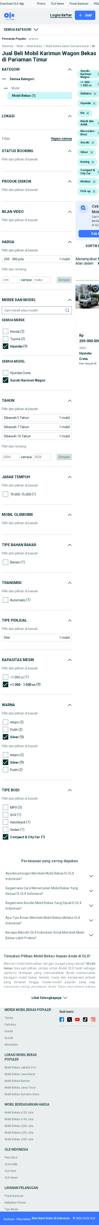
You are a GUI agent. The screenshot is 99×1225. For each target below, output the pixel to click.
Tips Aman (11, 1209)
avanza (33, 38)
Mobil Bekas (34, 46)
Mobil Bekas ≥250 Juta (19, 1139)
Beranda (7, 46)
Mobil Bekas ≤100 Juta (19, 1112)
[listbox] (94, 93)
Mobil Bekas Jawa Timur (20, 1087)
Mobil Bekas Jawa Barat (20, 1074)
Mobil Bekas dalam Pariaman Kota (94, 46)
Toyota (9, 1017)
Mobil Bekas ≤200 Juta (19, 1126)
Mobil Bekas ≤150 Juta (19, 1119)
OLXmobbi (11, 1164)
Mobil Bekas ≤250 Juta (19, 1132)
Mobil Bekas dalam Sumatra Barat (67, 46)
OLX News (11, 1177)
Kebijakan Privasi (15, 1202)
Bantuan (9, 1219)
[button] (12, 4)
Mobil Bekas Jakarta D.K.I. (21, 1067)
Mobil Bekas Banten (17, 1081)
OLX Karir (10, 1171)
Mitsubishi (11, 1044)
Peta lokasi (24, 1219)
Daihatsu (10, 1024)
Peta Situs (11, 1157)
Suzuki (9, 1038)
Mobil (20, 46)
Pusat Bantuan (14, 1196)
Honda (9, 1031)
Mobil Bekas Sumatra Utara (22, 1094)
